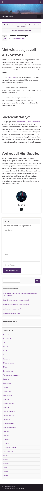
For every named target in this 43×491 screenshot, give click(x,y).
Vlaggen (6, 463)
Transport (6, 439)
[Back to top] (38, 486)
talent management (9, 427)
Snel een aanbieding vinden (12, 313)
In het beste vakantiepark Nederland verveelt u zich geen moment (22, 25)
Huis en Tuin (7, 391)
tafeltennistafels (8, 423)
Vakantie (6, 455)
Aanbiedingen (7, 335)
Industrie (6, 399)
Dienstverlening (8, 363)
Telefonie (6, 435)
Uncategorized (8, 451)
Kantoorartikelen (8, 403)
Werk (5, 467)
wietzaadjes (12, 77)
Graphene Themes (19, 488)
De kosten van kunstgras (20, 30)
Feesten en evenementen (11, 375)
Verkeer (5, 459)
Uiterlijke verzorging (9, 447)
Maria (13, 38)
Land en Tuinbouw (21, 38)
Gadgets (6, 379)
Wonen (5, 471)
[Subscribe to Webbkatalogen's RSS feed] (3, 1)
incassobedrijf (7, 395)
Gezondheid (7, 383)
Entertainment (8, 371)
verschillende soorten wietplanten (28, 122)
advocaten (6, 343)
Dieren (5, 367)
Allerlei (5, 347)
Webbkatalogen (7, 16)
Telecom (6, 431)
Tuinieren (6, 443)
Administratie (7, 339)
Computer (6, 359)
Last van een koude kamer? (12, 309)
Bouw (5, 355)
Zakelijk (5, 475)
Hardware (6, 387)
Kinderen (6, 407)
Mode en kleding (8, 415)
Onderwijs (6, 419)
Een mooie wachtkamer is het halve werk (16, 304)
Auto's (5, 351)
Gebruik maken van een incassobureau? (16, 300)
